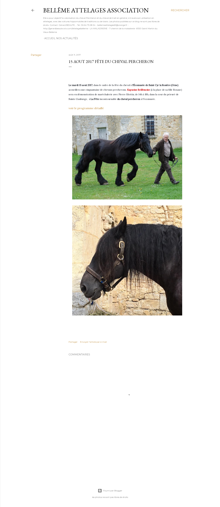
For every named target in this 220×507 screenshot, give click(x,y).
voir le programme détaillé (86, 108)
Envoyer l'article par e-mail (93, 342)
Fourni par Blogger (112, 490)
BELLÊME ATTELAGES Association (96, 10)
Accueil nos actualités (61, 38)
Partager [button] (36, 55)
